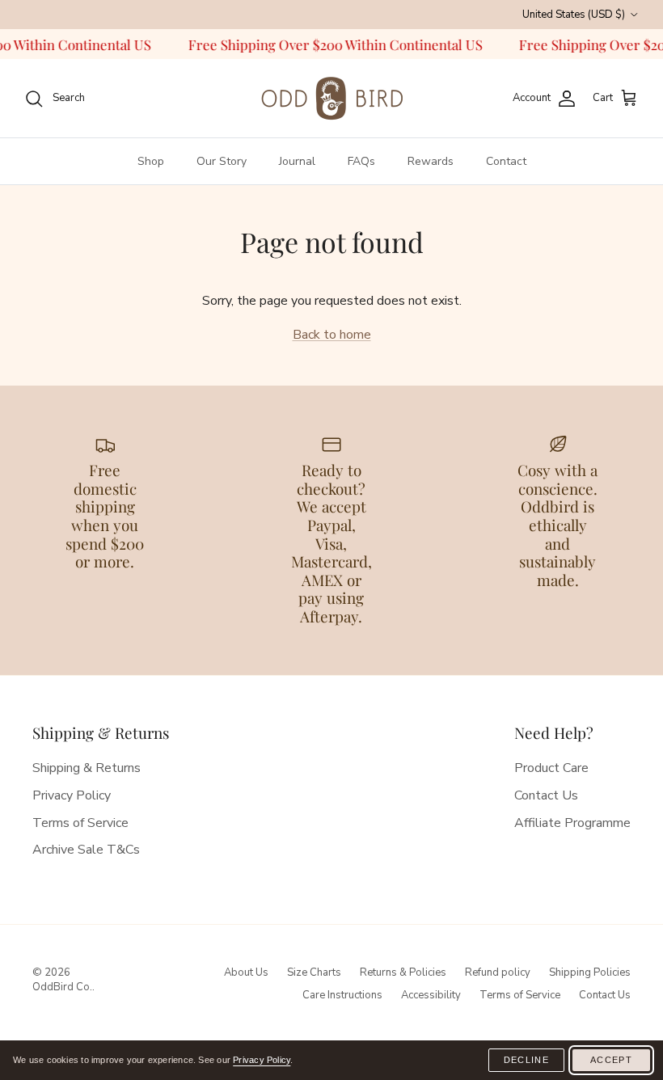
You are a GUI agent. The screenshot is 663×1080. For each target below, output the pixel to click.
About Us (246, 972)
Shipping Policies (590, 972)
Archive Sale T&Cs (86, 850)
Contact (506, 161)
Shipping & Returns (86, 768)
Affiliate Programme (572, 823)
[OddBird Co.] (331, 98)
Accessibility (431, 995)
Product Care (551, 768)
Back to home (332, 335)
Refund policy (497, 972)
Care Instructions (342, 995)
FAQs (361, 161)
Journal (297, 161)
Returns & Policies (403, 972)
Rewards (431, 161)
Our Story (221, 161)
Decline (526, 1060)
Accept (611, 1060)
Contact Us (546, 795)
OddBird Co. (62, 987)
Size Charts (314, 972)
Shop (150, 161)
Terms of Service (80, 823)
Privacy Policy (71, 795)
